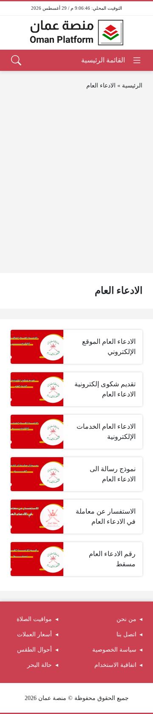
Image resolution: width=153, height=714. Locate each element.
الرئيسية (132, 85)
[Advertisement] (76, 181)
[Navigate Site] (111, 60)
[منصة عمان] (76, 32)
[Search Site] (16, 60)
